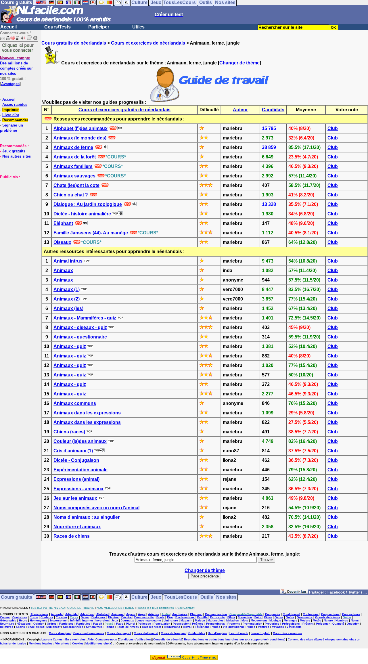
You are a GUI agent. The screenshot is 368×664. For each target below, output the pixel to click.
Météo (317, 620)
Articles (153, 614)
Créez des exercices (287, 633)
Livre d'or (10, 115)
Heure (23, 620)
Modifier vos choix (98, 643)
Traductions (172, 626)
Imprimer (10, 110)
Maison (200, 620)
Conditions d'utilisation (135, 639)
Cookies (78, 643)
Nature (328, 620)
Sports (20, 626)
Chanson (196, 614)
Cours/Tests (57, 26)
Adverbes (87, 614)
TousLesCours (180, 597)
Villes (251, 626)
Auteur (240, 109)
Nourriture (7, 623)
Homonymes (38, 620)
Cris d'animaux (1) (73, 450)
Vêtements (294, 626)
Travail (187, 626)
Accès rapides (14, 104)
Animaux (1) (66, 289)
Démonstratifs (144, 617)
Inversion (102, 620)
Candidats (273, 109)
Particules (83, 623)
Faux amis (217, 617)
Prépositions (291, 623)
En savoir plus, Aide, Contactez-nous (91, 639)
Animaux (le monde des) (79, 137)
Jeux (156, 597)
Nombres (342, 620)
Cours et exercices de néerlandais (148, 43)
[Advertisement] (17, 208)
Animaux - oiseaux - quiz (80, 327)
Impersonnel (59, 620)
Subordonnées (73, 626)
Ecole (160, 617)
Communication (216, 614)
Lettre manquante (149, 620)
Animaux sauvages (74, 175)
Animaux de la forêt (74, 156)
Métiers (305, 620)
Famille (202, 617)
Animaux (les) (68, 308)
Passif (97, 623)
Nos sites (226, 597)
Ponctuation (162, 623)
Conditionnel (291, 614)
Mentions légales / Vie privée (49, 643)
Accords (57, 614)
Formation (245, 617)
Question (353, 623)
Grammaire (305, 617)
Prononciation (252, 623)
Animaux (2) (66, 298)
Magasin (186, 620)
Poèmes (198, 623)
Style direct (36, 626)
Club (332, 128)
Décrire (126, 617)
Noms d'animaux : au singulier (86, 517)
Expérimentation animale (80, 469)
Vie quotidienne (234, 626)
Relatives (6, 626)
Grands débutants (327, 617)
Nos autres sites (16, 156)
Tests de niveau (128, 626)
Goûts (290, 617)
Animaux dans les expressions (87, 412)
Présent (307, 623)
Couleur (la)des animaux (80, 441)
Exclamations (185, 617)
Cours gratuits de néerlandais (73, 43)
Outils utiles (196, 633)
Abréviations (39, 614)
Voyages (278, 626)
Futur (258, 617)
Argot (141, 614)
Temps (109, 626)
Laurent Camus (52, 639)
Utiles (138, 26)
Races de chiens (71, 536)
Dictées (113, 617)
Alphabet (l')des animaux (80, 128)
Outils (206, 597)
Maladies (232, 620)
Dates (85, 617)
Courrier (61, 617)
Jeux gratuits (13, 151)
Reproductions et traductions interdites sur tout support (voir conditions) (234, 639)
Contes (5, 617)
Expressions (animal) (76, 479)
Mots (244, 620)
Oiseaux (62, 242)
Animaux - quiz (69, 346)
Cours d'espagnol (119, 633)
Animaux (63, 270)
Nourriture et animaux (77, 526)
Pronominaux (215, 623)
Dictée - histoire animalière (82, 213)
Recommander (15, 120)
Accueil (8, 26)
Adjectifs (71, 614)
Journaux (127, 620)
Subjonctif (53, 626)
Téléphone (202, 626)
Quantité (338, 623)
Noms (355, 620)
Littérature (171, 620)
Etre (170, 617)
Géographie (8, 620)
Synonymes (94, 626)
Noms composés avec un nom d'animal (96, 507)
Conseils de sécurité (167, 639)
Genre (279, 617)
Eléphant (63, 223)
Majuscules (216, 620)
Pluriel (130, 623)
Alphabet (102, 614)
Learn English (260, 633)
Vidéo (216, 626)
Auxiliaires (179, 614)
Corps (34, 617)
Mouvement (259, 620)
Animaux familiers (73, 166)
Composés (272, 614)
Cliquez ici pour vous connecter (18, 47)
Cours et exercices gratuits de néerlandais (124, 109)
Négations (24, 623)
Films (231, 617)
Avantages (10, 84)
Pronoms (233, 623)
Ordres (52, 623)
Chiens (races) (69, 431)
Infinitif (75, 620)
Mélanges (290, 620)
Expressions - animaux (78, 488)
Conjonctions (330, 614)
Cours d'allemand (146, 633)
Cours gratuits (16, 597)
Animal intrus (68, 261)
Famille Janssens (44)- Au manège (90, 232)
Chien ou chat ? (70, 194)
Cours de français (173, 633)
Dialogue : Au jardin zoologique (87, 204)
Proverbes (272, 623)
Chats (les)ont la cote (76, 185)
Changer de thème (239, 62)
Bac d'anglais (217, 633)
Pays (119, 623)
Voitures (263, 626)
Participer (98, 26)
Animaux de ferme (73, 147)
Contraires (19, 617)
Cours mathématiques (88, 633)
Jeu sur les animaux (75, 498)
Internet (87, 620)
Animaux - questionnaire (80, 336)
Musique (275, 620)
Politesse (144, 623)
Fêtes (268, 617)
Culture (139, 597)
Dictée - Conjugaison (76, 460)
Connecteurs (351, 614)
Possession (181, 623)
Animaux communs (74, 403)
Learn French (238, 633)
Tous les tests (151, 626)
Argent (130, 614)
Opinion (38, 623)
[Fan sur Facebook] (294, 592)
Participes (66, 623)
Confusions (311, 614)
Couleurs (47, 617)
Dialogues (98, 617)
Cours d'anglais (60, 633)
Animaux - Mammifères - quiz (84, 317)
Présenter (323, 623)
